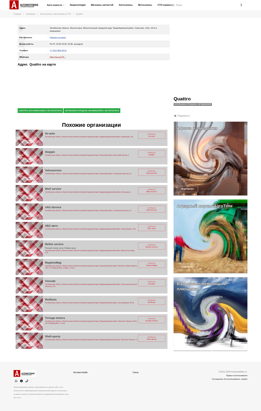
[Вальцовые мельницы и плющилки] (210, 314)
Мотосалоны (145, 5)
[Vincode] (29, 285)
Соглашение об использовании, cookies (229, 379)
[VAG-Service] (29, 211)
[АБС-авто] (29, 230)
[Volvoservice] (29, 175)
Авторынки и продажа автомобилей (192, 104)
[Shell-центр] (29, 341)
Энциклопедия (78, 5)
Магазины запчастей (102, 5)
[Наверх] (253, 403)
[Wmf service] (29, 193)
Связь (136, 372)
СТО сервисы (165, 5)
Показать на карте (58, 37)
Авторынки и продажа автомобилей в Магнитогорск (92, 111)
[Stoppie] (29, 156)
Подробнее (187, 189)
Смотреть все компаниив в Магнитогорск (40, 111)
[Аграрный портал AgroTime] (210, 236)
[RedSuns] (29, 304)
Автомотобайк (80, 372)
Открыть (151, 135)
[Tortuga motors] (29, 322)
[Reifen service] (29, 248)
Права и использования (236, 375)
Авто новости (55, 5)
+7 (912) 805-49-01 (58, 50)
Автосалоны (126, 5)
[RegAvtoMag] (29, 267)
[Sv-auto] (29, 138)
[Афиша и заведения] (210, 158)
